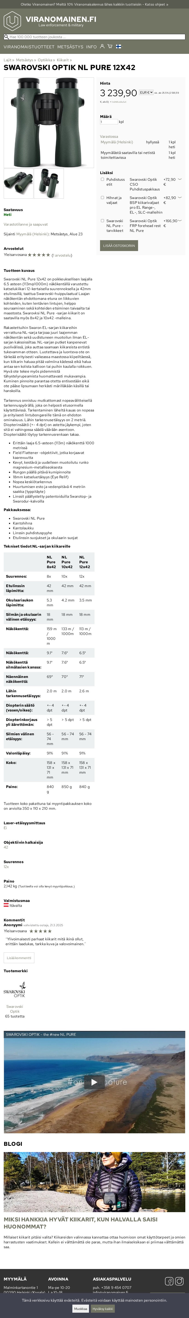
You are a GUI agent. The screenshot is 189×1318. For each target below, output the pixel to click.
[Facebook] (169, 1282)
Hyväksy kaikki (103, 1308)
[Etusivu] (50, 29)
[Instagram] (179, 1282)
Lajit (9, 60)
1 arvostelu (62, 255)
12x (6, 866)
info (91, 46)
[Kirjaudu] (102, 46)
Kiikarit (64, 60)
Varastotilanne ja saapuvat (26, 224)
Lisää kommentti (19, 958)
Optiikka (46, 60)
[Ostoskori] (109, 46)
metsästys (70, 46)
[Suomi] (119, 47)
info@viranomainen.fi (110, 1292)
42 (6, 847)
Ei (5, 827)
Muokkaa (80, 1308)
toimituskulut (119, 101)
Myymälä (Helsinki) (117, 142)
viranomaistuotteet (29, 46)
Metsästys (26, 60)
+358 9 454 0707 (116, 1287)
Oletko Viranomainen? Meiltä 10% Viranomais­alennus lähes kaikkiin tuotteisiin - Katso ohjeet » (94, 4)
